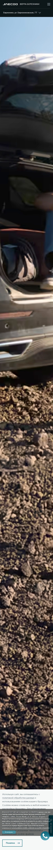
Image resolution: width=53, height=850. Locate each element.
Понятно (10, 843)
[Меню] (49, 4)
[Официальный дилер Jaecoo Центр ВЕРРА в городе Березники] (10, 4)
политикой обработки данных (18, 798)
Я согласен (9, 832)
